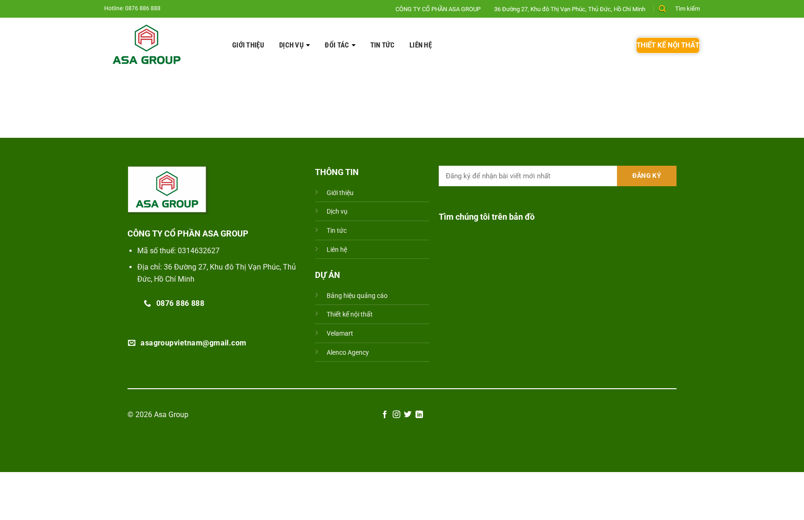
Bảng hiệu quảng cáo (357, 296)
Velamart (340, 334)
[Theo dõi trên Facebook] (385, 415)
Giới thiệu (248, 45)
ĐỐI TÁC (337, 45)
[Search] (662, 8)
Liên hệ (420, 45)
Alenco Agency (348, 353)
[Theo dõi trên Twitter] (407, 415)
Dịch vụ (291, 45)
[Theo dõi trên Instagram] (396, 415)
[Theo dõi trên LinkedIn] (419, 415)
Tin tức (382, 45)
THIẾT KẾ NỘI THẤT (667, 45)
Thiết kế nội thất (350, 314)
